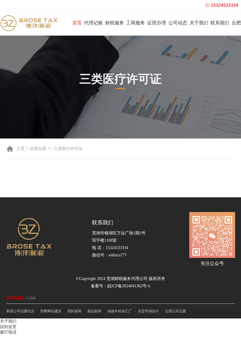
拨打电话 (8, 332)
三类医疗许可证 (68, 148)
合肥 (236, 22)
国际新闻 (74, 311)
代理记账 (93, 22)
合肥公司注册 (175, 311)
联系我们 (219, 22)
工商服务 (135, 22)
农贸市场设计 (148, 311)
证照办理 (156, 22)
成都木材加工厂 (119, 311)
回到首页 (8, 327)
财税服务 (114, 22)
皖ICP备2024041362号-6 (128, 286)
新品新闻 (94, 311)
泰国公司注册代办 (20, 311)
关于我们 (199, 22)
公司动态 (177, 22)
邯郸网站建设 (50, 311)
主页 (21, 148)
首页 (77, 22)
